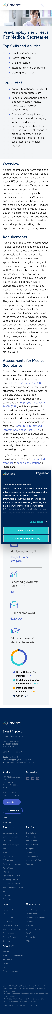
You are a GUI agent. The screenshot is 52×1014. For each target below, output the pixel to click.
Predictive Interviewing (12, 864)
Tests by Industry (9, 933)
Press (5, 967)
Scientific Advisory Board (13, 956)
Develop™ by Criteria (11, 884)
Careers (6, 963)
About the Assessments (35, 918)
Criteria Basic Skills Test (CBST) (26, 383)
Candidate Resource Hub (36, 910)
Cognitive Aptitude (10, 837)
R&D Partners (8, 959)
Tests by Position (9, 937)
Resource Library (9, 910)
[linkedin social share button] (27, 779)
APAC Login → (9, 823)
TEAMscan (7, 895)
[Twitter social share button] (32, 779)
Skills (5, 852)
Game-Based (8, 856)
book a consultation (28, 462)
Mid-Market (30, 852)
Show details (36, 522)
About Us (6, 952)
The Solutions (31, 841)
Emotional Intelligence (12, 845)
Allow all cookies (26, 530)
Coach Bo (7, 899)
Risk (4, 849)
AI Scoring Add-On (10, 880)
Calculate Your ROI (10, 925)
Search (42, 5)
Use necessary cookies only (26, 538)
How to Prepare (32, 914)
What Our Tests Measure (13, 929)
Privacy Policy (21, 1005)
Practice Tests (31, 937)
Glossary (6, 941)
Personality (7, 841)
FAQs (28, 941)
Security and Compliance (13, 971)
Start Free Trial (13, 811)
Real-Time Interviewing (12, 876)
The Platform (31, 833)
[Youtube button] (37, 779)
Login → (6, 817)
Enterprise (30, 849)
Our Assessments (10, 833)
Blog (4, 914)
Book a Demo (11, 802)
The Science (31, 837)
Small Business (32, 856)
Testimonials (8, 922)
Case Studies (8, 918)
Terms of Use (8, 1005)
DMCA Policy (35, 1005)
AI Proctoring (8, 860)
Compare (29, 864)
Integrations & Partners (35, 860)
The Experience (32, 845)
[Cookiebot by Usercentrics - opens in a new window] (37, 474)
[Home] (12, 4)
